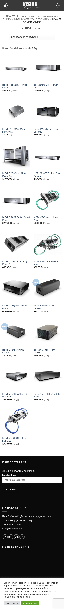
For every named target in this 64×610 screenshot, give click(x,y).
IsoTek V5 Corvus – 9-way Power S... (46, 218)
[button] (5, 5)
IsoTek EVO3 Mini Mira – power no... (14, 130)
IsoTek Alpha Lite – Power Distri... (14, 86)
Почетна (12, 16)
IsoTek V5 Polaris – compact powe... (47, 263)
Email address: (9, 474)
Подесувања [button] (12, 603)
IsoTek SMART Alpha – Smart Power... (48, 174)
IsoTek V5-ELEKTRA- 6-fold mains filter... (47, 395)
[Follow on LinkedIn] (22, 536)
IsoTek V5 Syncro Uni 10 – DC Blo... (46, 307)
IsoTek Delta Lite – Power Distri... (46, 86)
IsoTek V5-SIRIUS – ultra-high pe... (14, 439)
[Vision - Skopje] (32, 5)
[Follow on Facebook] (5, 536)
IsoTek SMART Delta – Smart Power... (16, 218)
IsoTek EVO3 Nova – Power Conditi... (47, 130)
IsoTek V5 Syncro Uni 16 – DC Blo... (14, 351)
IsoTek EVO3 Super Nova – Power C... (15, 174)
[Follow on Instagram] (10, 536)
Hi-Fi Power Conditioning (31, 19)
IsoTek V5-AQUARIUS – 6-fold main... (15, 395)
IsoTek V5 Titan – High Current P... (44, 351)
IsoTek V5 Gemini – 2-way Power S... (14, 263)
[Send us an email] (16, 536)
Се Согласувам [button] (30, 603)
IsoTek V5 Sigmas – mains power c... (14, 307)
